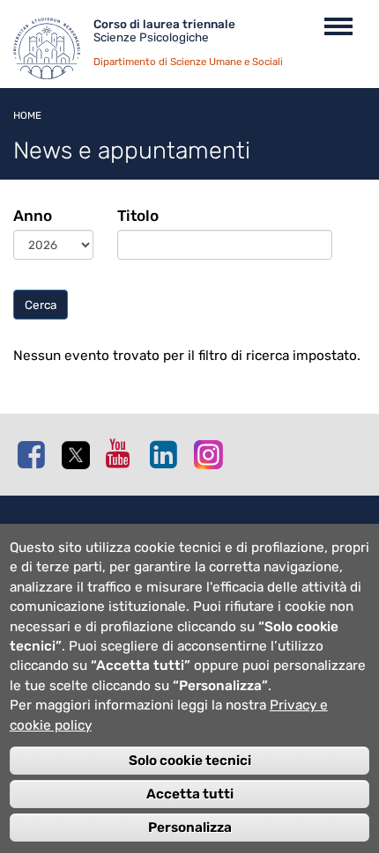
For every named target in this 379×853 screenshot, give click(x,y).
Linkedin (167, 454)
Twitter (79, 455)
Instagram (212, 454)
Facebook (35, 454)
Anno (32, 215)
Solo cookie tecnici (190, 760)
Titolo (138, 215)
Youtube (123, 453)
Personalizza (190, 827)
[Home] (53, 53)
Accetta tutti (190, 794)
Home (27, 115)
